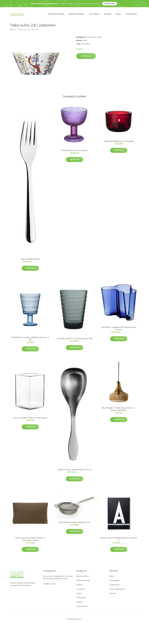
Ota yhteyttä (114, 580)
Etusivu (12, 29)
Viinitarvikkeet (82, 606)
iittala (99, 37)
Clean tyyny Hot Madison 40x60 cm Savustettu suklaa (30, 539)
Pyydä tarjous (109, 3)
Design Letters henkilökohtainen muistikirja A (119, 539)
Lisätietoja (86, 56)
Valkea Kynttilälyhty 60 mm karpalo (118, 141)
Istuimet (79, 585)
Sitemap (112, 593)
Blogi (118, 14)
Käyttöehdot (114, 585)
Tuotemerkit (131, 14)
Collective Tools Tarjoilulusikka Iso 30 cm (74, 469)
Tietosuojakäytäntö (117, 589)
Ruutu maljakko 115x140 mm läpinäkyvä (30, 418)
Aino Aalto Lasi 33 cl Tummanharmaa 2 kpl (74, 338)
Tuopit (78, 593)
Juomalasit (93, 14)
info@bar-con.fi (49, 584)
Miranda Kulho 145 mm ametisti (74, 150)
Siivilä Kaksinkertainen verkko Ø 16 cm (74, 522)
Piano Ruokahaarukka (30, 259)
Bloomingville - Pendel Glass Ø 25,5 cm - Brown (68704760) (119, 409)
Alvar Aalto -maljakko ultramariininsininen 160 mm (118, 328)
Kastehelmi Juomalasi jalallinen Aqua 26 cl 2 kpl (30, 338)
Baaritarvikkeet (76, 14)
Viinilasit (107, 14)
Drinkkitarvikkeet (56, 14)
